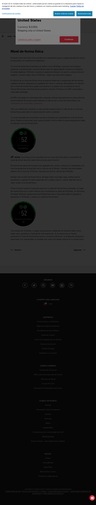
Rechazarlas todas (84, 14)
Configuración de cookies (11, 14)
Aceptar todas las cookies (64, 14)
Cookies (73, 6)
